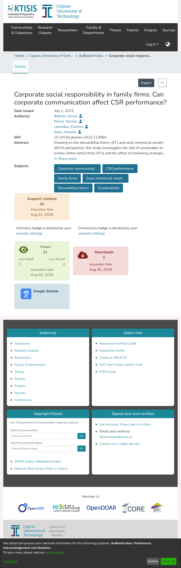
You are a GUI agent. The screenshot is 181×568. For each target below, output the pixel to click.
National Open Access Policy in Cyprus (41, 468)
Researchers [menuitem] (68, 30)
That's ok (168, 561)
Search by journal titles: (24, 430)
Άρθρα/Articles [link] (91, 55)
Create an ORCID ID (113, 358)
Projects (20, 386)
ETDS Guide (108, 372)
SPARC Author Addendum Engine (38, 461)
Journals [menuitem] (168, 30)
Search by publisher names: (26, 443)
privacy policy (55, 552)
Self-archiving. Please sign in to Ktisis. (126, 424)
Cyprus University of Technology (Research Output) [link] (52, 55)
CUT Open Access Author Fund (121, 365)
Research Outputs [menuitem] (45, 30)
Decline (153, 561)
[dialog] (90, 553)
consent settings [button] (29, 233)
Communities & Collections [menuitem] (21, 30)
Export (146, 82)
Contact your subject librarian (120, 444)
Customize (10, 561)
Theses (19, 372)
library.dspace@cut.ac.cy (116, 437)
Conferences (23, 400)
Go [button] (81, 436)
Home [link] (19, 55)
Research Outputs (27, 350)
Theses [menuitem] (115, 30)
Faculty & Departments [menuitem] (93, 30)
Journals (20, 393)
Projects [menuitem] (150, 30)
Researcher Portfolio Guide (118, 343)
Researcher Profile (112, 350)
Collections (22, 343)
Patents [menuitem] (132, 30)
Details (20, 66)
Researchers (23, 358)
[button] (22, 11)
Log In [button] (151, 44)
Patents (20, 379)
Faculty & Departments (30, 365)
